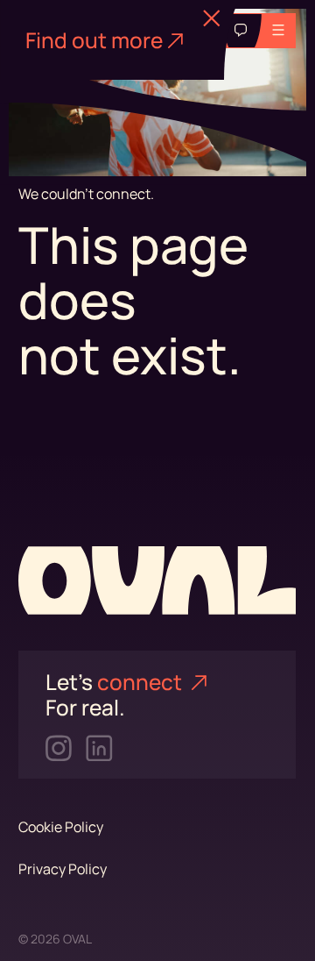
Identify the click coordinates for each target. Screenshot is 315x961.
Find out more (94, 40)
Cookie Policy (60, 826)
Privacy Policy (62, 869)
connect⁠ (141, 681)
